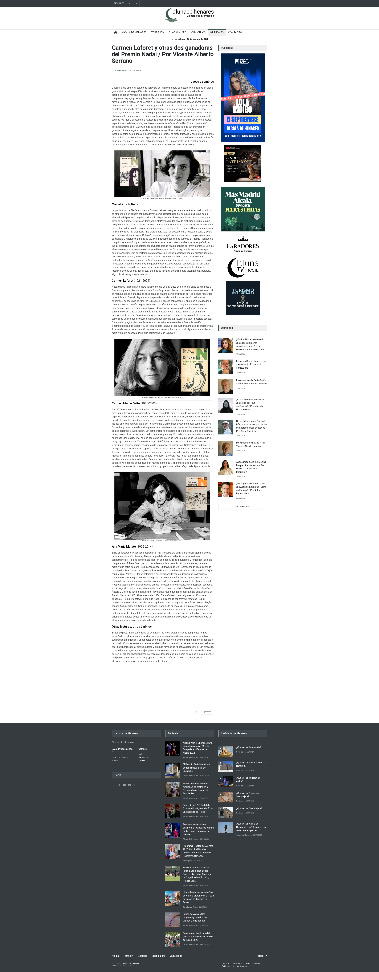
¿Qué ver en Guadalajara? (249, 808)
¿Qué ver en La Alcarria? (248, 747)
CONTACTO (235, 32)
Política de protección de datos (234, 966)
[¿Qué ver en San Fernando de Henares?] (225, 766)
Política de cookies (253, 964)
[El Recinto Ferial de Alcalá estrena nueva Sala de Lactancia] (172, 770)
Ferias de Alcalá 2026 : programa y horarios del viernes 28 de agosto (195, 917)
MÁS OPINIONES (243, 507)
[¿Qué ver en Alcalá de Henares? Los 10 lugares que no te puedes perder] (225, 827)
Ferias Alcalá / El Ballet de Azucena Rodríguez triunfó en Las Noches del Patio (198, 808)
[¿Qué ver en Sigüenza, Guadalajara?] (225, 797)
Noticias (239, 752)
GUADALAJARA (177, 32)
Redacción (143, 757)
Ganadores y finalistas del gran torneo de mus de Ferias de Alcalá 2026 (198, 936)
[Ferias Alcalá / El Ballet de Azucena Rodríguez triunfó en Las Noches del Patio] (172, 811)
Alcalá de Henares (190, 757)
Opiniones (122, 70)
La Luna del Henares (130, 963)
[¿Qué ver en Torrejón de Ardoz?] (225, 781)
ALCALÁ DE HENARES (134, 32)
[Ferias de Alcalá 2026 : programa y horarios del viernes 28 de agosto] (172, 919)
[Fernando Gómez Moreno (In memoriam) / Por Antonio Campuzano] (225, 367)
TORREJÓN (157, 32)
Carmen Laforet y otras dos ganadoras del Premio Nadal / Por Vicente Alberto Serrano (163, 54)
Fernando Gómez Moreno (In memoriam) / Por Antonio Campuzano (251, 364)
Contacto (225, 964)
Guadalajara (158, 955)
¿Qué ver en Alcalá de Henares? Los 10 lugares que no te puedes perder (251, 827)
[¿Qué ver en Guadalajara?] (225, 812)
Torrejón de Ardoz (190, 907)
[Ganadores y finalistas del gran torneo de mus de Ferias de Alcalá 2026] (172, 939)
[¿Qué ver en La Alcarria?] (225, 751)
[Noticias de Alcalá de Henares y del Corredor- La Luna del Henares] (189, 17)
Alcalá (115, 955)
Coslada (142, 955)
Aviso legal (237, 964)
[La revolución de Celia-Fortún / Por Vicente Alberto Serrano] (225, 386)
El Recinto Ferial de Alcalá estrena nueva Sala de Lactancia (196, 767)
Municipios (187, 861)
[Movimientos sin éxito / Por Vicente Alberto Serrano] (225, 448)
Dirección (142, 760)
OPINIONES (217, 32)
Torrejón (128, 955)
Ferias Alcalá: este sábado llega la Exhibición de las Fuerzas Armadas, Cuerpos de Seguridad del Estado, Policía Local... (197, 874)
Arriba (260, 955)
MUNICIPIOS (198, 32)
